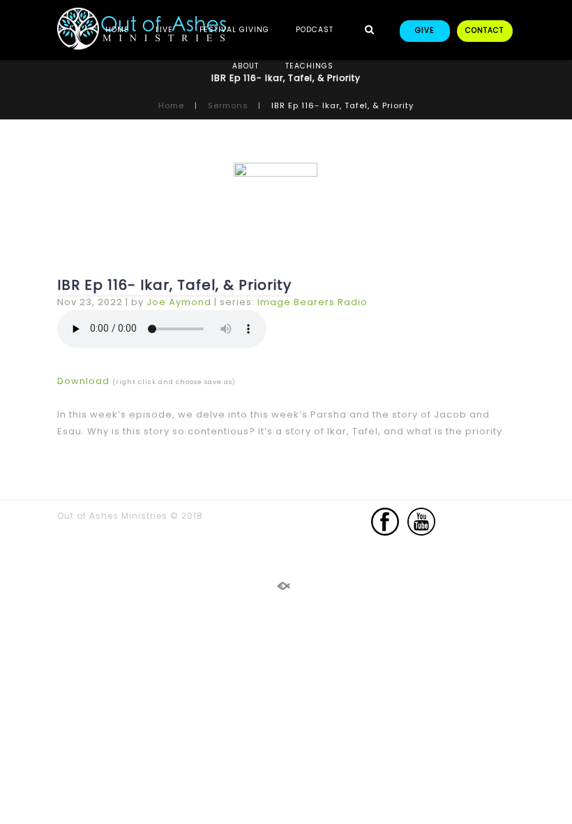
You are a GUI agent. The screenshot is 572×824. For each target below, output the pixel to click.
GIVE (425, 30)
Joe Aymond (178, 302)
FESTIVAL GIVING (234, 29)
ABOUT (245, 66)
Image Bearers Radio (312, 302)
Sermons (228, 105)
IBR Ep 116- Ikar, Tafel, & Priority (174, 285)
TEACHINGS (309, 66)
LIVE (164, 29)
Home (171, 105)
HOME (117, 29)
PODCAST (314, 29)
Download (83, 381)
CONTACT (484, 30)
